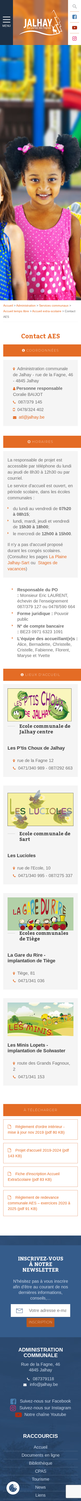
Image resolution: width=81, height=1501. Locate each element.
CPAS (40, 1471)
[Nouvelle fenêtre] (74, 16)
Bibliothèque (40, 1463)
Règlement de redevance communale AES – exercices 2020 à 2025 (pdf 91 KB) (39, 1203)
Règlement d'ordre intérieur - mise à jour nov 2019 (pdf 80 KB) (36, 1130)
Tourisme (40, 1479)
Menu (6, 25)
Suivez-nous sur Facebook (45, 1401)
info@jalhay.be (44, 1384)
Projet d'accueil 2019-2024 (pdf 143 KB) (38, 1153)
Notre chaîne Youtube (44, 1414)
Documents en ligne (41, 1455)
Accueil (40, 1447)
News (40, 1487)
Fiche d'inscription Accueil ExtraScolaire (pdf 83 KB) (34, 1177)
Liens (40, 1495)
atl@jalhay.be (31, 417)
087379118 (43, 1378)
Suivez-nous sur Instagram (44, 1407)
